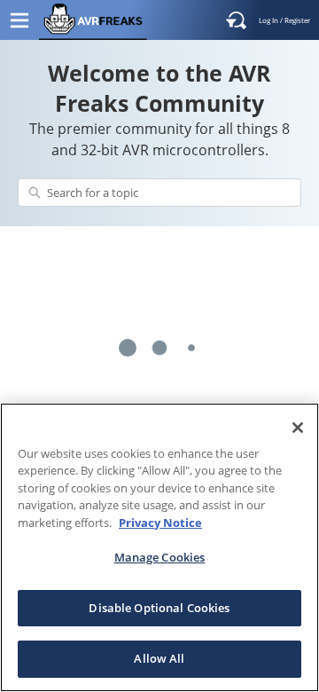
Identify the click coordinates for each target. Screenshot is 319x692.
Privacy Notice (160, 523)
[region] (159, 547)
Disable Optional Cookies (159, 608)
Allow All (159, 658)
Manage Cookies (160, 557)
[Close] (297, 427)
